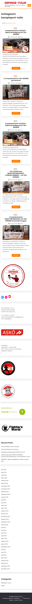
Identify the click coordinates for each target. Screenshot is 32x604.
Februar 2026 (4, 480)
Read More (16, 68)
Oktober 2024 (5, 519)
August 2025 (4, 497)
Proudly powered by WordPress (11, 598)
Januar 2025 (4, 513)
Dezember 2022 (5, 566)
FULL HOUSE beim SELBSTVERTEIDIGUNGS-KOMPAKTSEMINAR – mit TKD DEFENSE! (16, 174)
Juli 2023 (3, 549)
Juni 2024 (3, 530)
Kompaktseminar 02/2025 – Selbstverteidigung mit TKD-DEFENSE (16, 125)
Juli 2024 (3, 527)
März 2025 (4, 508)
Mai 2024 (3, 533)
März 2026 (4, 478)
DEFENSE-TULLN (15, 3)
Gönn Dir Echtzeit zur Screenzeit (9, 449)
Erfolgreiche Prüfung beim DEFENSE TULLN (13, 452)
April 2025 (4, 505)
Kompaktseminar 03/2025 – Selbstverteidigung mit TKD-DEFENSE (16, 32)
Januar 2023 (4, 563)
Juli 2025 (3, 500)
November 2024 (5, 516)
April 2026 (4, 475)
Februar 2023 (4, 560)
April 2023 (4, 555)
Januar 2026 (4, 483)
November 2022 (5, 569)
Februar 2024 (4, 541)
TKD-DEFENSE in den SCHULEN (10, 446)
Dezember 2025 (5, 486)
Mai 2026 (3, 472)
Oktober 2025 (5, 491)
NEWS (15, 28)
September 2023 (5, 547)
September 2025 (5, 494)
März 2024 (4, 538)
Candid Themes (18, 600)
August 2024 (4, 524)
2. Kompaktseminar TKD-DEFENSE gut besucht (16, 79)
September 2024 (5, 522)
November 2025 (5, 489)
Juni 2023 (3, 552)
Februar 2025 (4, 511)
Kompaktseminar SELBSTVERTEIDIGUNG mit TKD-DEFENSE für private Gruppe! (16, 219)
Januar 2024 (4, 544)
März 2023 (4, 558)
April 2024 (4, 535)
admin (21, 37)
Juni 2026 (3, 469)
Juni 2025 (3, 502)
